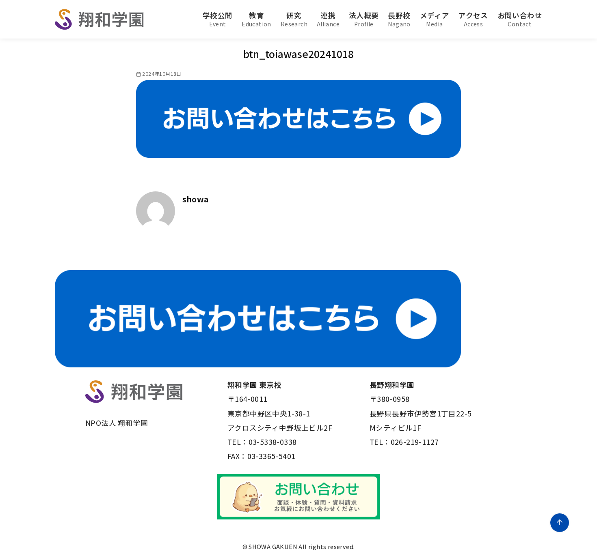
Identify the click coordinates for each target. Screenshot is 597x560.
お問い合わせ (520, 19)
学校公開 (218, 19)
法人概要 (364, 19)
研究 (294, 19)
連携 (328, 19)
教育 (256, 19)
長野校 (399, 19)
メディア (435, 19)
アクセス (473, 19)
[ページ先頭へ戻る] (559, 522)
